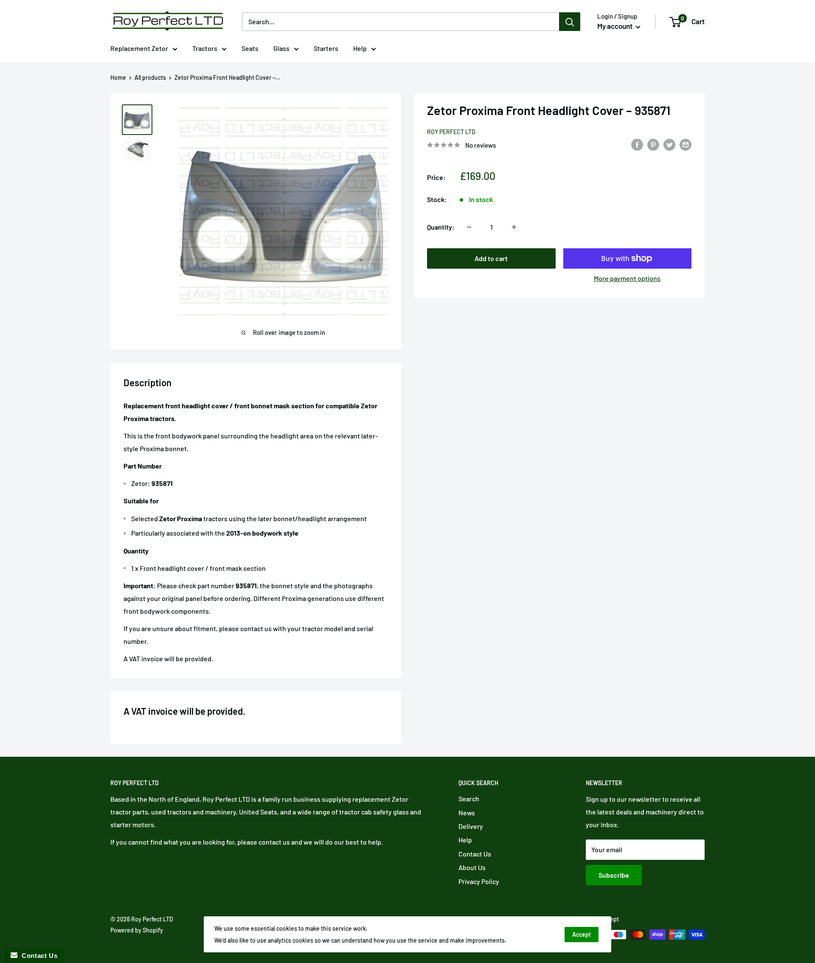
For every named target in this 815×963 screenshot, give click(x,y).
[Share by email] (685, 144)
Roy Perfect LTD (451, 131)
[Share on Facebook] (637, 144)
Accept (581, 934)
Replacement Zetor (139, 48)
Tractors (204, 48)
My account (615, 26)
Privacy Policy (478, 881)
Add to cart (491, 258)
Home (118, 77)
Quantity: (441, 227)
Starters (326, 48)
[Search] (569, 21)
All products (150, 77)
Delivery (470, 826)
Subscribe (614, 875)
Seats (250, 48)
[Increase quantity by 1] (514, 227)
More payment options (627, 278)
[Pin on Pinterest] (653, 144)
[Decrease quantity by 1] (469, 227)
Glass (281, 48)
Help (360, 48)
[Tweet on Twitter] (669, 144)
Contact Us (474, 854)
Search (468, 799)
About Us (472, 867)
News (466, 813)
